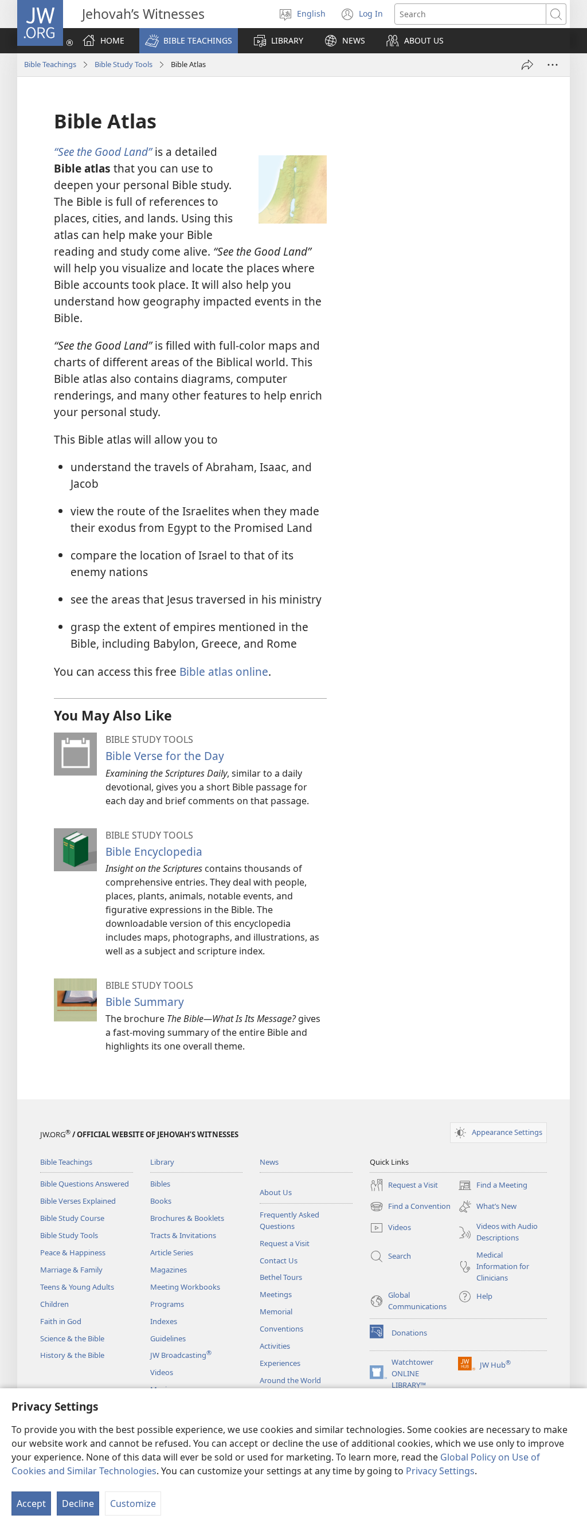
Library (162, 1162)
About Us (276, 1192)
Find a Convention (410, 1207)
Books (160, 1201)
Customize (133, 1503)
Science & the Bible (72, 1338)
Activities (275, 1346)
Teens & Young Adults (77, 1287)
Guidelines (168, 1338)
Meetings (276, 1294)
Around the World (290, 1380)
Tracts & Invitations (183, 1235)
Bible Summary (144, 1001)
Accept (31, 1503)
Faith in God (60, 1321)
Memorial (276, 1311)
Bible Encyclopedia (153, 851)
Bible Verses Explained (78, 1201)
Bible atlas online (223, 671)
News (269, 1162)
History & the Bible (72, 1355)
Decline (78, 1503)
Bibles (160, 1183)
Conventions (281, 1329)
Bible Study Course (72, 1218)
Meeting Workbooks (185, 1287)
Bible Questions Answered (84, 1183)
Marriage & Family (71, 1269)
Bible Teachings (50, 64)
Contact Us (279, 1260)
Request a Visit (285, 1243)
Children (54, 1304)
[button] (188, 40)
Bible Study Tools (123, 64)
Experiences (280, 1363)
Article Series (171, 1252)
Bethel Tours (281, 1277)
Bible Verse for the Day (164, 756)
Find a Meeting (492, 1186)
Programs (167, 1304)
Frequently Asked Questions (289, 1220)
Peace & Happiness (72, 1252)
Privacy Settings (440, 1471)
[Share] (527, 64)
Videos (161, 1372)
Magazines (168, 1269)
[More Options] (552, 64)
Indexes (163, 1321)
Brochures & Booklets (187, 1218)
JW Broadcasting (181, 1355)
